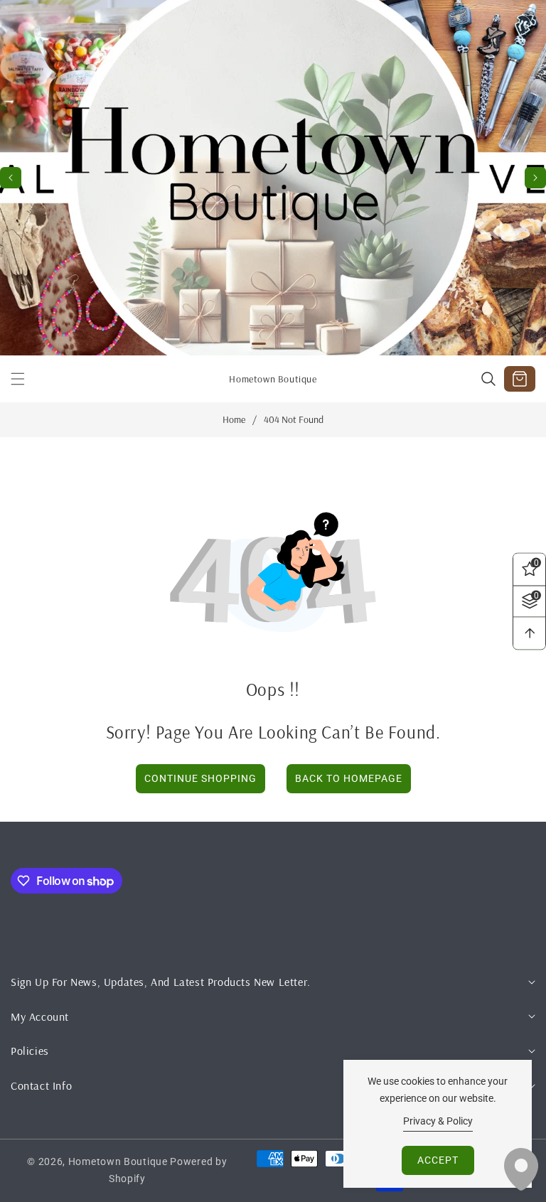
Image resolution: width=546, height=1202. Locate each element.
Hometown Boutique (118, 1161)
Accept (438, 1160)
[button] (535, 177)
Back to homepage (348, 778)
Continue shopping (200, 778)
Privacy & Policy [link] (438, 1121)
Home (234, 420)
